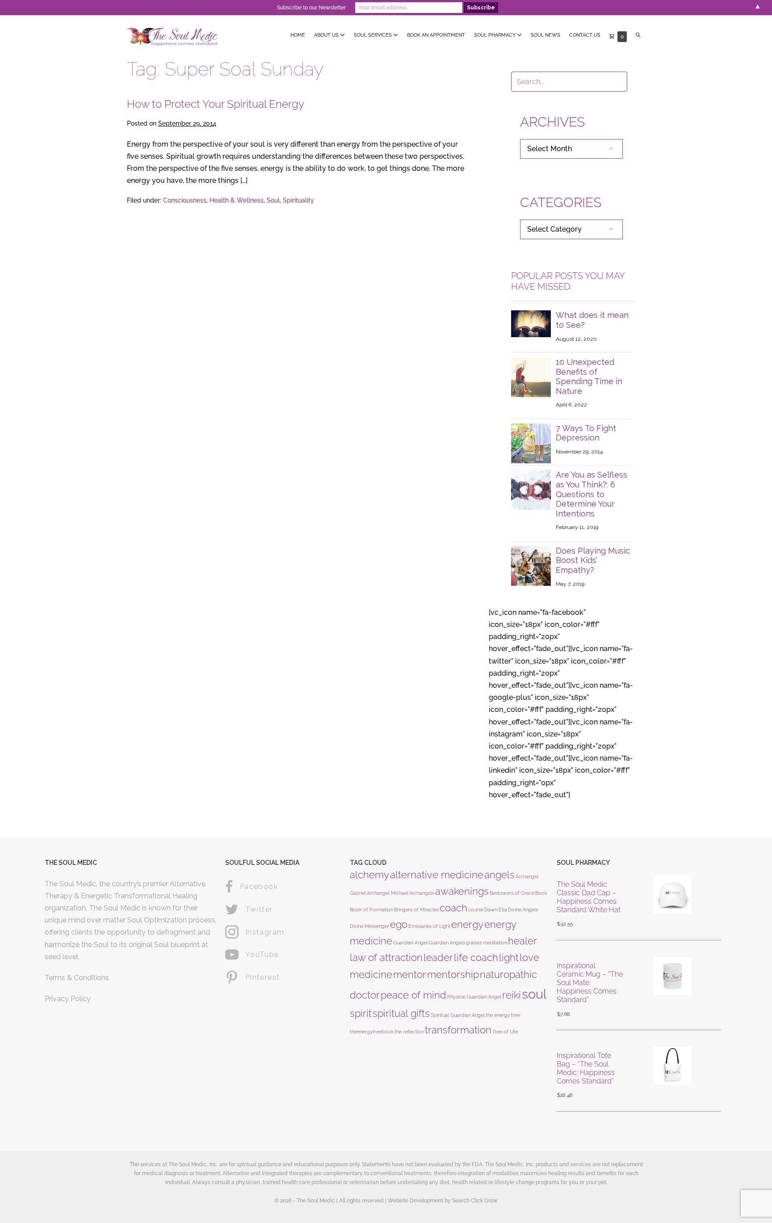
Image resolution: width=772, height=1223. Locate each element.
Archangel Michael (387, 893)
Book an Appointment (436, 35)
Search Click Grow (475, 1201)
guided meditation (486, 942)
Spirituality (298, 200)
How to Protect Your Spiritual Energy (215, 103)
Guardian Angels (446, 942)
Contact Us (584, 35)
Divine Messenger (369, 926)
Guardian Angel (410, 942)
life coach (476, 957)
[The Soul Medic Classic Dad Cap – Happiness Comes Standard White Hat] (672, 905)
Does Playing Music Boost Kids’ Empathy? (593, 560)
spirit (361, 1013)
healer (522, 941)
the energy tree (503, 1015)
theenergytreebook (372, 1031)
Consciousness (184, 200)
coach (453, 908)
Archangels (421, 893)
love (529, 957)
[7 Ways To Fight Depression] (531, 443)
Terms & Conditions (77, 977)
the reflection (409, 1031)
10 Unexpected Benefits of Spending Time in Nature (589, 376)
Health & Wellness (237, 200)
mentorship (453, 974)
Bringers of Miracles (416, 909)
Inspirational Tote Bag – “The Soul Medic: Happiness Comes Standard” (586, 1068)
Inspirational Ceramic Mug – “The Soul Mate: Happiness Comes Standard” (590, 982)
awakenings (462, 891)
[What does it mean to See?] (531, 323)
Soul (273, 200)
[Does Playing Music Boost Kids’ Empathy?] (531, 565)
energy (467, 924)
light (509, 957)
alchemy (369, 874)
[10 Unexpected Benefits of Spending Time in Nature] (531, 376)
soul (534, 994)
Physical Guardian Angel (474, 996)
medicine (371, 974)
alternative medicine (436, 874)
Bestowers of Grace (512, 893)
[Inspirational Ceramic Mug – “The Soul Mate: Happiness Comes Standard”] (672, 990)
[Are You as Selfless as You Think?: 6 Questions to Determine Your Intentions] (531, 489)
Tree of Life (505, 1031)
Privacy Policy (68, 998)
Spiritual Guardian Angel (458, 1015)
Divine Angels (523, 909)
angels (499, 874)
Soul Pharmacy (495, 35)
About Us (327, 35)
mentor (409, 974)
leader (438, 957)
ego (398, 924)
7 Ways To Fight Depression (586, 433)
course (475, 909)
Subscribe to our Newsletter (311, 7)
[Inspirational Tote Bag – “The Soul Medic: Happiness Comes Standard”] (672, 1076)
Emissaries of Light (429, 926)
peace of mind (413, 995)
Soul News (545, 35)
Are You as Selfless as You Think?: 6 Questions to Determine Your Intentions (591, 494)
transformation (458, 1030)
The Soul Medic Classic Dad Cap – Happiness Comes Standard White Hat (589, 897)
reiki (511, 995)
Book (541, 893)
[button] (638, 35)
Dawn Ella (495, 909)
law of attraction (386, 957)
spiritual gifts (401, 1013)
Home (297, 35)
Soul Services (373, 35)
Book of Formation (371, 909)
